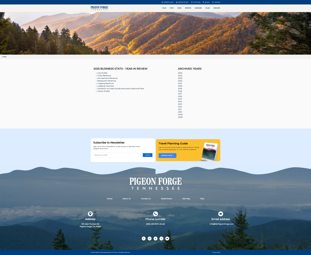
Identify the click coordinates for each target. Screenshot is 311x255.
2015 (180, 99)
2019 (180, 89)
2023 (180, 78)
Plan (208, 8)
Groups (216, 8)
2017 (180, 94)
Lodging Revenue (105, 83)
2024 (180, 76)
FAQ (202, 199)
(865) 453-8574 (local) (155, 224)
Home (4, 57)
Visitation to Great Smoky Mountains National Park (120, 89)
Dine (179, 8)
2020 (180, 86)
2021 (180, 83)
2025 (180, 73)
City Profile (102, 73)
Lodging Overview (105, 86)
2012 (180, 107)
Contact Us (146, 199)
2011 (179, 109)
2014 (180, 102)
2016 (180, 96)
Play (164, 8)
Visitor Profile (103, 91)
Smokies (198, 8)
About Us (127, 199)
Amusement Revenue (107, 78)
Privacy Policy (216, 252)
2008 (180, 117)
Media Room (166, 199)
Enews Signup (183, 2)
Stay (172, 8)
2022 (180, 81)
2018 (180, 91)
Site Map (186, 199)
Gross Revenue (104, 76)
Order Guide (168, 2)
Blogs (207, 2)
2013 (180, 104)
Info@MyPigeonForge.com (221, 224)
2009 (180, 114)
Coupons (196, 2)
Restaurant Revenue (106, 81)
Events (188, 8)
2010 (180, 112)
